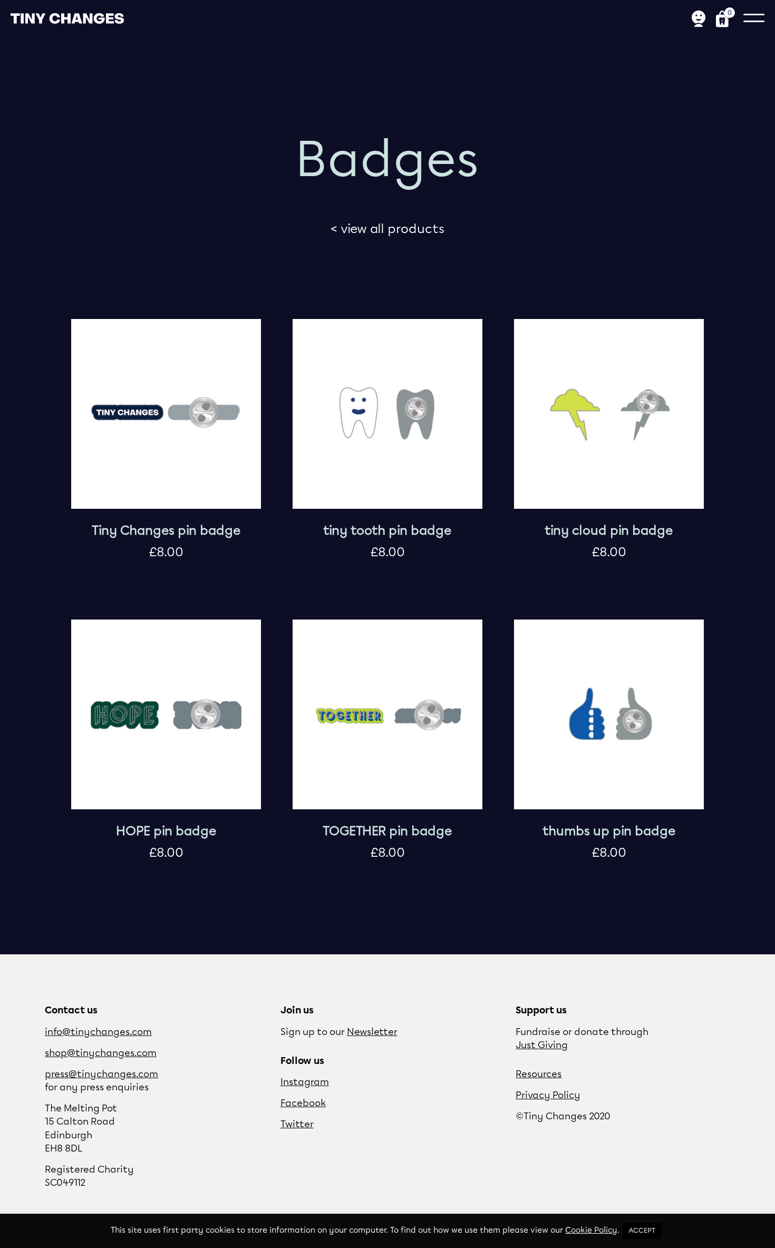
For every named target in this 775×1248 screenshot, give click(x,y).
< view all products (387, 229)
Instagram (304, 1082)
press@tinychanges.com (101, 1074)
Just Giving (542, 1045)
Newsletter (372, 1032)
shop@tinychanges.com (101, 1053)
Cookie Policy (591, 1230)
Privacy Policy (548, 1095)
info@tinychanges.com (98, 1032)
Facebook (303, 1103)
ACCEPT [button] (641, 1231)
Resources (538, 1074)
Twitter (297, 1124)
